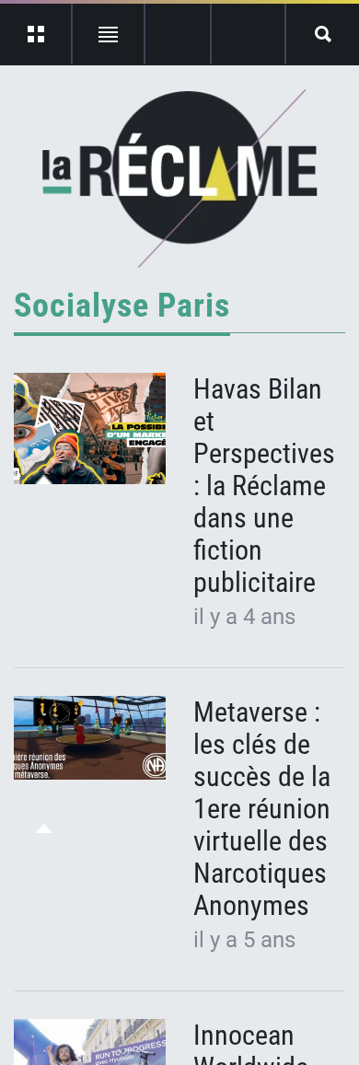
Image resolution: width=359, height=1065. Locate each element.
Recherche (322, 34)
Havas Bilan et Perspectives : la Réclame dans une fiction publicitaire (264, 485)
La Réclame (180, 178)
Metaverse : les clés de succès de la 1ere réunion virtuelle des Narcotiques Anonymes (261, 808)
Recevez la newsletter (248, 34)
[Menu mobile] (36, 34)
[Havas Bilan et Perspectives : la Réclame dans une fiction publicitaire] (90, 428)
